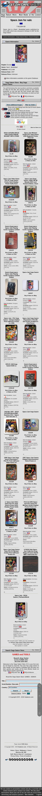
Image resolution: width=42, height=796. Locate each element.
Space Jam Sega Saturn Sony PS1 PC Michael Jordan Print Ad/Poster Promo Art (11, 552)
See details (29, 794)
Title (3, 681)
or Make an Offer (30, 160)
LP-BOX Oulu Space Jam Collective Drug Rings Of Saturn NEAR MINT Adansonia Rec (30, 552)
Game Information (9, 37)
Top (33, 41)
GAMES (27, 677)
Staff (11, 754)
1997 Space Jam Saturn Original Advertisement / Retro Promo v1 (31, 459)
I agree (39, 794)
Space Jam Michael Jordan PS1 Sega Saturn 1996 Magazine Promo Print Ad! (30, 135)
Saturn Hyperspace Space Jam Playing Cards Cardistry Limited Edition (11, 229)
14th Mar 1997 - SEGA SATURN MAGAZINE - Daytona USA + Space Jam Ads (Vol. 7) (11, 414)
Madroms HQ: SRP (21, 752)
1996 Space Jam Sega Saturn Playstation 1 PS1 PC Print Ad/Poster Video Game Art (11, 460)
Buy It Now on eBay (11, 156)
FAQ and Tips (15, 96)
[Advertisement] (21, 719)
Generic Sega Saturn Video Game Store (22, 642)
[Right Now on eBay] (21, 124)
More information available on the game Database (22, 78)
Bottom (37, 41)
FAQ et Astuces (29, 96)
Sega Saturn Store (22, 37)
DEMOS (33, 677)
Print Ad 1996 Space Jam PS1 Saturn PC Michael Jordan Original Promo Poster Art (30, 504)
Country (4, 687)
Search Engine (34, 37)
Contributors (28, 754)
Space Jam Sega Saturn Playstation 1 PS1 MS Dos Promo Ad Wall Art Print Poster (30, 320)
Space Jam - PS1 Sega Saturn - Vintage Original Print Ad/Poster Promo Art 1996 (11, 320)
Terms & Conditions (25, 756)
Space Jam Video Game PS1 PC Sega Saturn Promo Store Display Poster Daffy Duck (11, 181)
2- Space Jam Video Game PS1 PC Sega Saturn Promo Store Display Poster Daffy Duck (11, 505)
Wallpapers (23, 750)
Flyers (17, 750)
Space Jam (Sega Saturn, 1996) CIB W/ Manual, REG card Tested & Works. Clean (30, 181)
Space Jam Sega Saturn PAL (30, 273)
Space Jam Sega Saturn (30, 412)
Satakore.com (29, 697)
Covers (30, 750)
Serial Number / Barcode (10, 684)
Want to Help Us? (19, 754)
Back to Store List (36, 127)
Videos (12, 750)
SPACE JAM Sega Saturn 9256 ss (11, 365)
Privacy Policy (15, 756)
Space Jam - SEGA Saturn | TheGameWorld (21, 596)
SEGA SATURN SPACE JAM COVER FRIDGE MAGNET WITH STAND (11, 134)
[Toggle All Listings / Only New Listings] (4, 109)
